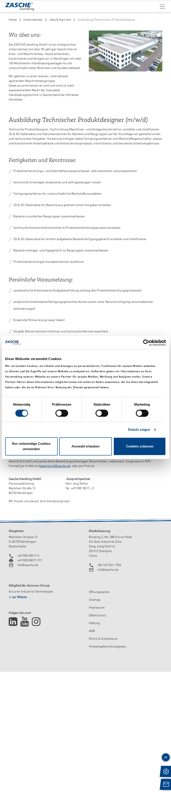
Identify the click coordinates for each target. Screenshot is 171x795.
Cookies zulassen (139, 446)
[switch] (61, 413)
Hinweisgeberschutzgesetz (107, 646)
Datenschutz (97, 615)
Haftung (94, 623)
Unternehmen (33, 20)
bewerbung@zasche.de (55, 466)
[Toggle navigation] (162, 6)
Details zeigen (139, 429)
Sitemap (94, 600)
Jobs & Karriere (60, 20)
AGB (92, 631)
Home (13, 20)
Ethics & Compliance (103, 639)
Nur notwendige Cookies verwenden (31, 446)
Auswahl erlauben (85, 446)
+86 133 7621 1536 (109, 565)
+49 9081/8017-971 (29, 560)
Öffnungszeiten (99, 592)
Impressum (97, 607)
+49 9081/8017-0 (28, 556)
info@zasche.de (27, 565)
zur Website (19, 597)
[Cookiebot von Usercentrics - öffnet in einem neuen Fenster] (146, 342)
